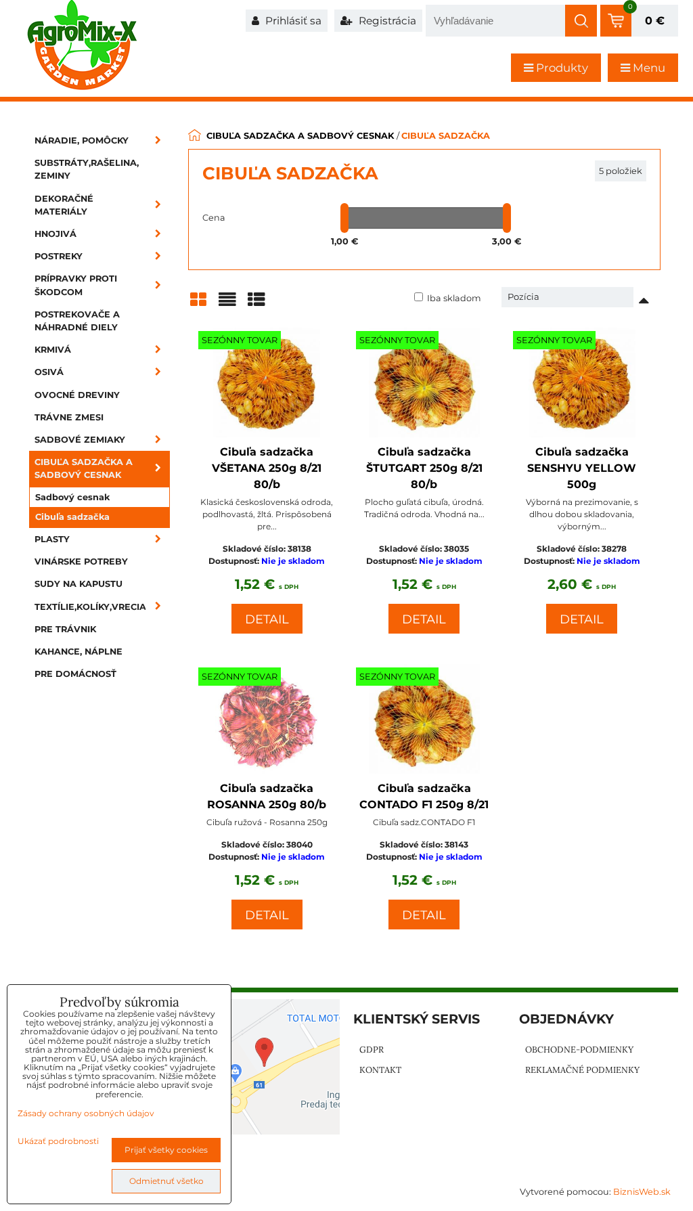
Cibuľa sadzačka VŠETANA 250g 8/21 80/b (266, 468)
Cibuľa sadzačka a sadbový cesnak (84, 468)
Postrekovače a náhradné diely (77, 320)
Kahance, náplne (78, 651)
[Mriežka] (198, 304)
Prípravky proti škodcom (76, 284)
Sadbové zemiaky (80, 440)
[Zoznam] (227, 304)
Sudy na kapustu (78, 584)
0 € (655, 20)
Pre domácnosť (75, 674)
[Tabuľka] (256, 304)
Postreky (59, 256)
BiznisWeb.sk (642, 1192)
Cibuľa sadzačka (72, 517)
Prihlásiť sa (292, 20)
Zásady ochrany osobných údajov (86, 1113)
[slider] (344, 218)
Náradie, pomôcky (82, 140)
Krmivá (53, 350)
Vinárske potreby (81, 561)
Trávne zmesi (69, 417)
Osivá (49, 372)
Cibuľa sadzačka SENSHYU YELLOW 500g (581, 468)
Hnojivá (55, 234)
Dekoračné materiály (64, 205)
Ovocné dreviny (77, 395)
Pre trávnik (65, 629)
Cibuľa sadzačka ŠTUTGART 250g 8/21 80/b (424, 468)
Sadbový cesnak (72, 497)
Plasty (52, 539)
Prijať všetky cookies (166, 1150)
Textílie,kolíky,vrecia (90, 607)
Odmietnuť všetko (166, 1181)
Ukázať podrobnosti (58, 1141)
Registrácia (386, 20)
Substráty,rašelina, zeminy (87, 169)
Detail (267, 619)
